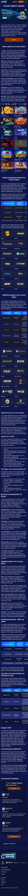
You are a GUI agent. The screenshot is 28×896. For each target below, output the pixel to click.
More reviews (14, 836)
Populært (3, 103)
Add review (14, 788)
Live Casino (9, 104)
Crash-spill (15, 104)
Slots (23, 103)
